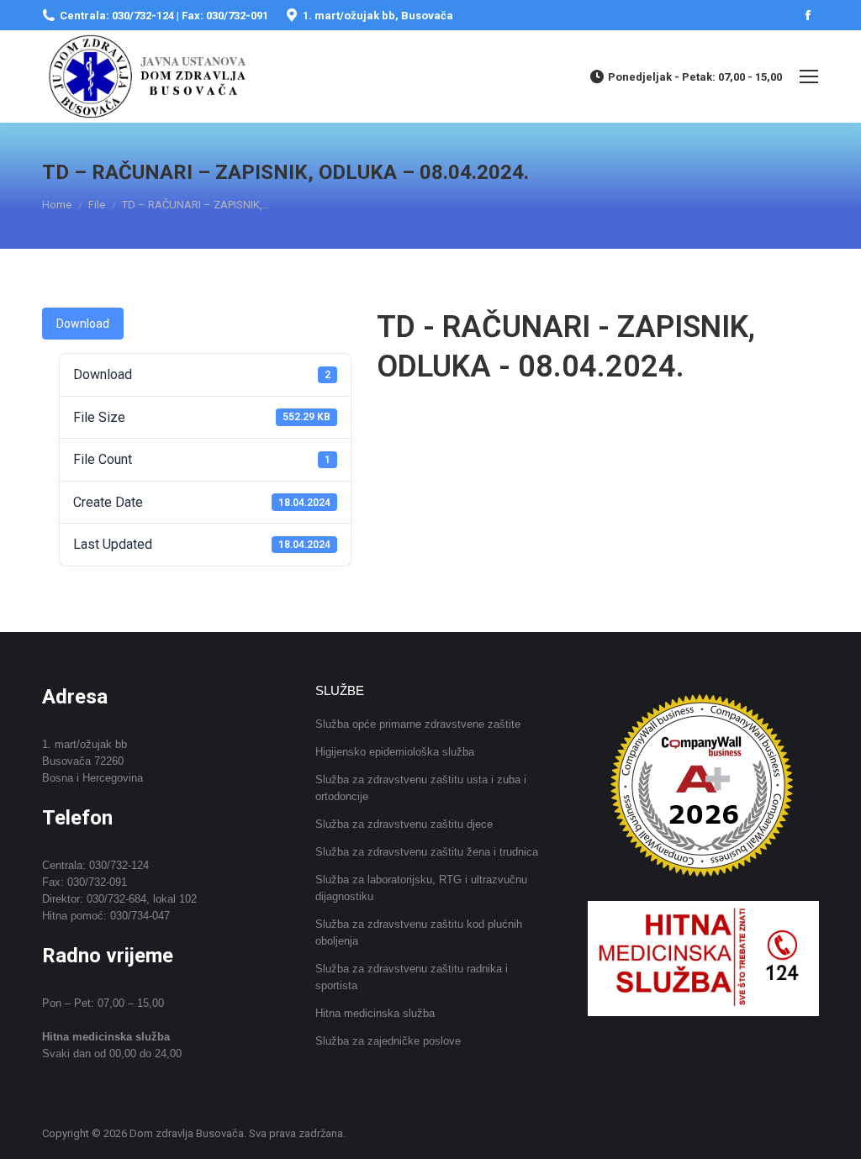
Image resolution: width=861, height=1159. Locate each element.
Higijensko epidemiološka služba (394, 751)
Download (82, 323)
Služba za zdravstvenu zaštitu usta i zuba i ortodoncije (420, 788)
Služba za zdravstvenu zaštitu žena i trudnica (426, 852)
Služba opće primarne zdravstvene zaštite (417, 724)
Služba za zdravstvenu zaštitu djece (404, 824)
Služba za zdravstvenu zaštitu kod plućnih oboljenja (418, 932)
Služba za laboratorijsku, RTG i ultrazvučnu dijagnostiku (421, 888)
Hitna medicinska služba (375, 1013)
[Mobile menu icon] (809, 76)
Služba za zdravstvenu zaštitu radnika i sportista (411, 977)
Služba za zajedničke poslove (388, 1041)
